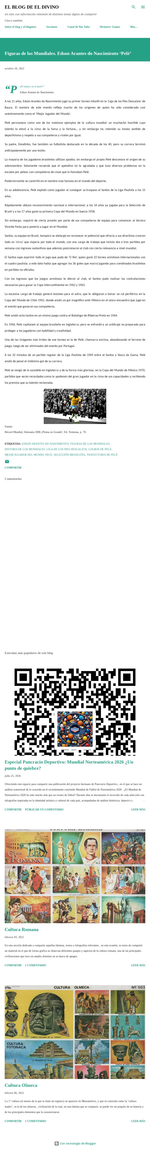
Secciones (51, 26)
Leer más (138, 809)
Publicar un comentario (44, 809)
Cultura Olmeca (21, 1085)
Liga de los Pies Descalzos (66, 449)
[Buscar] (133, 7)
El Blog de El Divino (32, 7)
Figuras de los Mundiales (90, 443)
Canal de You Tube (78, 26)
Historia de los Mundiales (25, 449)
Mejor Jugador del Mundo (24, 454)
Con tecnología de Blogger (77, 1143)
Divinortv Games (110, 26)
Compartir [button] (13, 467)
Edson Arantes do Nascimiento (45, 443)
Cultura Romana (21, 929)
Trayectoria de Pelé (102, 454)
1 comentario (35, 965)
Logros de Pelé (100, 449)
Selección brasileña (69, 454)
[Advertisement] (75, 611)
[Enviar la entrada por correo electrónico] (7, 463)
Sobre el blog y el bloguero (20, 26)
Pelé (48, 454)
